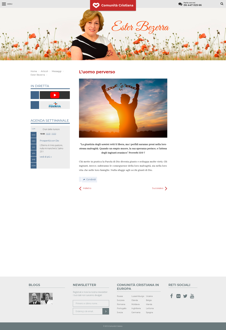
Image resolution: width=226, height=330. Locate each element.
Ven (33, 153)
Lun (33, 129)
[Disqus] (123, 232)
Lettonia (150, 308)
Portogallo (121, 308)
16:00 (48, 134)
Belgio (149, 300)
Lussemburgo (137, 296)
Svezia (120, 312)
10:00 (42, 134)
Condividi (91, 179)
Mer (33, 141)
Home (34, 71)
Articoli (44, 71)
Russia (120, 296)
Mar (33, 135)
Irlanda (149, 304)
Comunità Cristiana (117, 5)
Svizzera (120, 300)
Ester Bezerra (38, 75)
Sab (33, 159)
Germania (135, 312)
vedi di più (45, 157)
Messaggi (56, 71)
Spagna (149, 312)
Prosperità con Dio (49, 140)
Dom (34, 166)
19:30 (53, 134)
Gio (33, 147)
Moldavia (135, 304)
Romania (121, 304)
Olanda (134, 300)
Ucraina (149, 296)
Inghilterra (136, 308)
